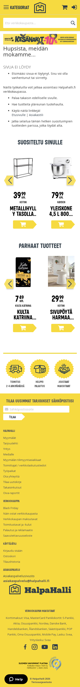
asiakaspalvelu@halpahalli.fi (26, 581)
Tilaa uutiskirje (12, 482)
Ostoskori (9, 556)
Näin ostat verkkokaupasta (20, 513)
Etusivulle (19, 115)
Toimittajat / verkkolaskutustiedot (24, 465)
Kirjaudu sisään (12, 551)
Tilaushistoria (11, 562)
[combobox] (40, 23)
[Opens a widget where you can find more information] (16, 679)
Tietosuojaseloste (41, 682)
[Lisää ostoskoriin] (23, 224)
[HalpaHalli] (40, 7)
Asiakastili (36, 115)
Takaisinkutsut (12, 487)
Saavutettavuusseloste (17, 535)
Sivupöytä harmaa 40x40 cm (61, 317)
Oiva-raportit (11, 493)
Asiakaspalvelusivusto (18, 576)
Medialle (8, 454)
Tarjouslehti (10, 443)
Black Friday (10, 508)
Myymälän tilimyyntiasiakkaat (22, 460)
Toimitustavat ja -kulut (17, 524)
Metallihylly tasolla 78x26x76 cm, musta (23, 216)
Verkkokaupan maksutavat (20, 519)
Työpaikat (9, 471)
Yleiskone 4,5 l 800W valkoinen (61, 213)
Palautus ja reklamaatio (18, 530)
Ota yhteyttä (11, 476)
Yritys (6, 449)
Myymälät (9, 438)
